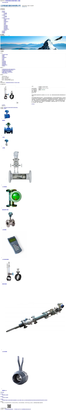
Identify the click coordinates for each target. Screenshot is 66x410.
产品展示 (3, 17)
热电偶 (5, 19)
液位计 (5, 24)
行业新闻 (6, 397)
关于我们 (3, 12)
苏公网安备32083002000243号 (26, 409)
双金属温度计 (6, 21)
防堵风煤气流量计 (7, 18)
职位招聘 (5, 13)
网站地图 (6, 2)
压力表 (5, 22)
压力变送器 (6, 25)
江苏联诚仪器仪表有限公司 (10, 82)
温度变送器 (6, 26)
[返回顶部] (2, 392)
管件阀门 (3, 65)
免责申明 (3, 2)
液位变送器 (6, 27)
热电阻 (5, 20)
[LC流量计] (8, 135)
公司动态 (3, 397)
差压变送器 (6, 28)
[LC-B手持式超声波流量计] (14, 257)
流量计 (5, 23)
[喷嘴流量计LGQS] (20, 388)
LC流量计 (4, 108)
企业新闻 (1, 396)
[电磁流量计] (7, 118)
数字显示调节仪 (6, 29)
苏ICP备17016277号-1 (17, 409)
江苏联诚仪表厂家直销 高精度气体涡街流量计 (10, 107)
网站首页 (3, 11)
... (9, 69)
